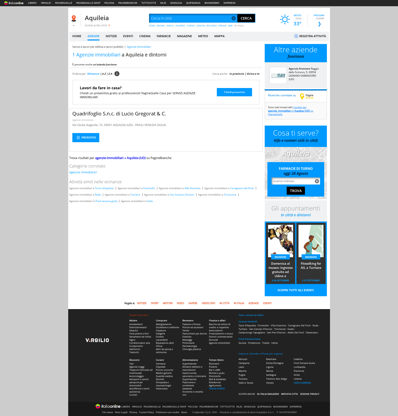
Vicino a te (253, 74)
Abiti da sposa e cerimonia (164, 350)
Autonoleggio (136, 376)
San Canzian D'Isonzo (260, 328)
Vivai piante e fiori (139, 333)
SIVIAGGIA (176, 3)
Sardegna (271, 374)
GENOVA (201, 25)
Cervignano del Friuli (242, 188)
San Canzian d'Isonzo (182, 194)
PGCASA (109, 3)
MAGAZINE (184, 36)
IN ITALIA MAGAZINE (268, 393)
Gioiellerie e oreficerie (167, 327)
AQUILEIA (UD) (123, 125)
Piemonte (299, 370)
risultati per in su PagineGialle (290, 110)
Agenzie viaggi (136, 366)
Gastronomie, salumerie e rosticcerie (194, 374)
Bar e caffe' (214, 369)
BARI (230, 25)
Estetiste (186, 336)
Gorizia (242, 342)
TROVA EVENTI (217, 388)
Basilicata (271, 359)
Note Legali (121, 412)
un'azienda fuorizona (105, 64)
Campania (244, 363)
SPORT (155, 303)
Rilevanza (93, 74)
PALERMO (180, 25)
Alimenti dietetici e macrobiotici (192, 368)
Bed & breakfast (217, 379)
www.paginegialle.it (309, 96)
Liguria (269, 366)
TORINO (191, 25)
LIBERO (32, 3)
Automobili (135, 385)
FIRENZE (222, 25)
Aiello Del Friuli (296, 332)
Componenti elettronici (136, 347)
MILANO (161, 25)
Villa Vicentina (192, 188)
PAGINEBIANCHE (127, 3)
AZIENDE (93, 36)
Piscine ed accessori (192, 327)
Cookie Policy (146, 412)
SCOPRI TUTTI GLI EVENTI (296, 290)
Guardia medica (164, 376)
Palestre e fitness (191, 324)
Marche (242, 370)
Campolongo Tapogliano (252, 332)
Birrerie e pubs (216, 372)
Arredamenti (136, 324)
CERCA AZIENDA (302, 382)
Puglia (242, 374)
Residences (215, 382)
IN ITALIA (239, 25)
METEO (203, 36)
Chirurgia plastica (191, 349)
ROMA (152, 25)
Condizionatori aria (139, 342)
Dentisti (160, 379)
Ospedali (160, 366)
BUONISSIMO (212, 3)
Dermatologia (189, 345)
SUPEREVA (229, 3)
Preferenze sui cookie (167, 412)
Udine (274, 342)
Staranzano (312, 332)
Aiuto (184, 412)
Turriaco (135, 194)
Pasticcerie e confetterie (188, 384)
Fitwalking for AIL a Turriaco (311, 265)
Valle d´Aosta (246, 382)
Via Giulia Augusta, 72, (88, 125)
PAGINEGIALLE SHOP (88, 3)
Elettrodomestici (138, 327)
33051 (108, 125)
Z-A (110, 74)
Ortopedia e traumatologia (163, 384)
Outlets (160, 336)
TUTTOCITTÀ (148, 3)
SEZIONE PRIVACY (309, 393)
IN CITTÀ (224, 303)
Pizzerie (213, 366)
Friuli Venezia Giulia (304, 363)
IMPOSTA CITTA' (289, 393)
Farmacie (160, 363)
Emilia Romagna (274, 363)
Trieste (265, 342)
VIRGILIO (46, 3)
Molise (269, 370)
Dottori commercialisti (221, 336)
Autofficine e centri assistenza (139, 390)
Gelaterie (187, 388)
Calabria (298, 359)
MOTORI (167, 303)
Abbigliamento (164, 324)
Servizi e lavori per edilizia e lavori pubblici (97, 47)
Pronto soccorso (164, 369)
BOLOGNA (212, 25)
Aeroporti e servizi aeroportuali (139, 381)
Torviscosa (230, 194)
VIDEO (180, 303)
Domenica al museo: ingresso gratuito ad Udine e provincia (280, 270)
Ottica (159, 345)
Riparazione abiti (165, 342)
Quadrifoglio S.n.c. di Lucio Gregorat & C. (119, 113)
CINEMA (144, 36)
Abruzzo (243, 359)
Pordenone (254, 342)
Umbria (298, 378)
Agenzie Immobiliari (82, 119)
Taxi (131, 363)
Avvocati (213, 339)
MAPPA (219, 36)
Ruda (98, 194)
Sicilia (297, 374)
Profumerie (188, 342)
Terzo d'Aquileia (104, 188)
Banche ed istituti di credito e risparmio (219, 326)
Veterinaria (161, 388)
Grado (291, 328)
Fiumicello (149, 188)
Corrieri (133, 394)
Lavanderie (162, 339)
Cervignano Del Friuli (299, 325)
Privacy (133, 412)
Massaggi (187, 339)
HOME (76, 36)
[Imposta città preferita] (74, 18)
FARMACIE (164, 36)
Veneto (270, 382)
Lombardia (299, 366)
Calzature (161, 330)
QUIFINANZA (193, 3)
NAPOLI (170, 25)
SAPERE (192, 303)
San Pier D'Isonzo (276, 332)
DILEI (163, 3)
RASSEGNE (280, 256)
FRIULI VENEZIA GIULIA (150, 125)
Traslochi (134, 352)
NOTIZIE (111, 36)
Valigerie (160, 333)
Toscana (243, 378)
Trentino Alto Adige (276, 378)
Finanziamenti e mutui (221, 333)
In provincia (236, 74)
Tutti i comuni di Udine (251, 315)
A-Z (104, 74)
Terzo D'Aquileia (247, 325)
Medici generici (164, 372)
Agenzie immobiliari (219, 342)
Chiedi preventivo (234, 92)
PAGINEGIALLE (63, 3)
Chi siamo (107, 412)
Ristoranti (214, 363)
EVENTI (128, 36)
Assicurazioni (216, 330)
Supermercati (189, 363)
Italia (150, 201)
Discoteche (215, 376)
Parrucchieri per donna (194, 333)
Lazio (241, 366)
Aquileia (97, 17)
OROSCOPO (208, 303)
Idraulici (133, 330)
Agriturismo (215, 385)
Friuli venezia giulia (107, 201)
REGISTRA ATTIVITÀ (312, 36)
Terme (185, 330)
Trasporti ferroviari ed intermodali (141, 371)
